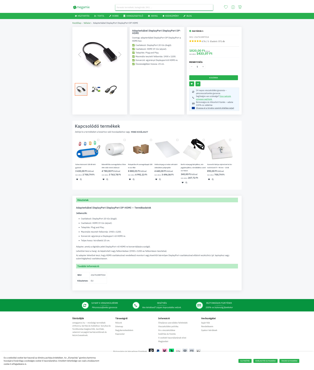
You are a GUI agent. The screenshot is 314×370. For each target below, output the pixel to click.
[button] (80, 54)
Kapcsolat (120, 334)
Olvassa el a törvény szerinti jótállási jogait (215, 108)
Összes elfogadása (289, 361)
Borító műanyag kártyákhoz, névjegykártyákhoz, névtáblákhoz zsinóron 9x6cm (193, 168)
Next (242, 161)
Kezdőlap (76, 23)
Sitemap (119, 326)
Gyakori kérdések (209, 330)
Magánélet (163, 341)
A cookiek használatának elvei (172, 337)
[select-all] (140, 132)
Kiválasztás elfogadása (265, 361)
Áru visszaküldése (166, 330)
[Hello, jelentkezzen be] (233, 7)
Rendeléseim (207, 326)
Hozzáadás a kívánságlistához (191, 83)
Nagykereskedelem (124, 330)
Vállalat (87, 23)
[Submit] (210, 7)
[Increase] (203, 67)
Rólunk (118, 322)
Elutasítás (245, 361)
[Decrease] (191, 67)
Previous (71, 161)
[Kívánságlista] (226, 7)
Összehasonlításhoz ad (198, 83)
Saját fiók (205, 322)
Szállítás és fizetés (167, 334)
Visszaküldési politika (168, 326)
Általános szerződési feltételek (173, 322)
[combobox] (164, 7)
